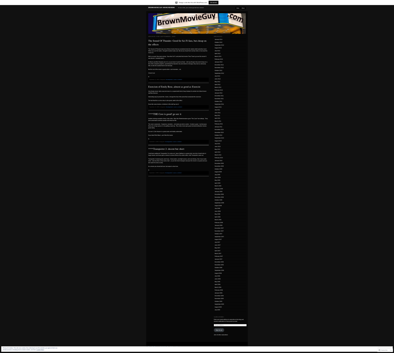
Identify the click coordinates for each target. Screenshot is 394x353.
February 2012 (219, 90)
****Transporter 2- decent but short (166, 148)
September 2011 (219, 104)
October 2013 (218, 42)
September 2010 (219, 138)
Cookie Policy (40, 350)
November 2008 (219, 197)
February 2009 (219, 188)
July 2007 (217, 242)
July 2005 (217, 310)
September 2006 (219, 270)
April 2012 (217, 84)
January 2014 (218, 39)
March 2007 (218, 253)
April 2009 (217, 183)
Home (238, 8)
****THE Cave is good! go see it (164, 114)
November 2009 (219, 166)
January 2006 (218, 293)
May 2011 (217, 115)
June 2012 (218, 79)
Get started (213, 2)
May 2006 (217, 281)
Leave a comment (178, 79)
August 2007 (218, 239)
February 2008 (219, 222)
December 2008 (219, 194)
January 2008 (218, 225)
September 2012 (219, 73)
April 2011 (217, 118)
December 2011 (219, 95)
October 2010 (218, 135)
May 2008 (217, 214)
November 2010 (219, 132)
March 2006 (218, 287)
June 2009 (218, 177)
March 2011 (218, 121)
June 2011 (217, 112)
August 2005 (218, 307)
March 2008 (218, 219)
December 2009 (219, 163)
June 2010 (218, 146)
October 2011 (218, 101)
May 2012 (217, 81)
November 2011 (219, 98)
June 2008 (218, 211)
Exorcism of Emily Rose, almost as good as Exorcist (174, 86)
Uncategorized (169, 79)
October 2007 (218, 234)
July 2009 (217, 174)
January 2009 (218, 191)
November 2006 (219, 265)
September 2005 (219, 304)
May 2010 (217, 149)
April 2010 (217, 152)
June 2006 (218, 279)
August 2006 (218, 273)
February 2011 (219, 124)
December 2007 (219, 228)
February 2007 (219, 256)
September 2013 (219, 45)
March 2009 (218, 186)
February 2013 (219, 59)
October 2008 (218, 200)
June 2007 (218, 245)
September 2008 (219, 203)
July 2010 (217, 143)
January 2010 (218, 160)
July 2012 (217, 76)
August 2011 (218, 107)
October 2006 (218, 267)
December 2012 (219, 65)
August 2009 (218, 172)
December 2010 (219, 129)
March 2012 (218, 87)
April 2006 (217, 284)
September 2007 (219, 236)
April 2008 (217, 217)
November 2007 (219, 231)
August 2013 (218, 48)
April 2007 (217, 250)
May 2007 (217, 248)
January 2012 (218, 93)
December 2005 (219, 295)
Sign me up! (219, 330)
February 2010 (219, 157)
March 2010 (218, 155)
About (243, 8)
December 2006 (219, 262)
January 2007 (218, 259)
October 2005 (218, 301)
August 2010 (218, 141)
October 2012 (218, 70)
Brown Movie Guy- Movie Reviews (161, 7)
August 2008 (218, 205)
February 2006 (219, 290)
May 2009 (217, 180)
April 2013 (217, 53)
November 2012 (219, 67)
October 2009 (218, 169)
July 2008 (217, 208)
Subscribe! (219, 317)
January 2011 (218, 127)
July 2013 (217, 50)
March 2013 (218, 56)
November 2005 (219, 298)
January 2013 (218, 62)
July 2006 (217, 276)
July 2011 (217, 110)
